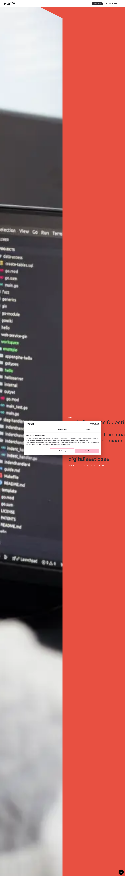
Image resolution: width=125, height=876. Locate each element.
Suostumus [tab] (37, 429)
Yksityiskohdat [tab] (62, 429)
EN (116, 4)
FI (112, 4)
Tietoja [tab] (88, 429)
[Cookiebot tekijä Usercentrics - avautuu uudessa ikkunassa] (91, 424)
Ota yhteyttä (97, 3)
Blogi (70, 417)
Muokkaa (61, 451)
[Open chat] (121, 872)
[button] (106, 3)
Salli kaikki (87, 451)
